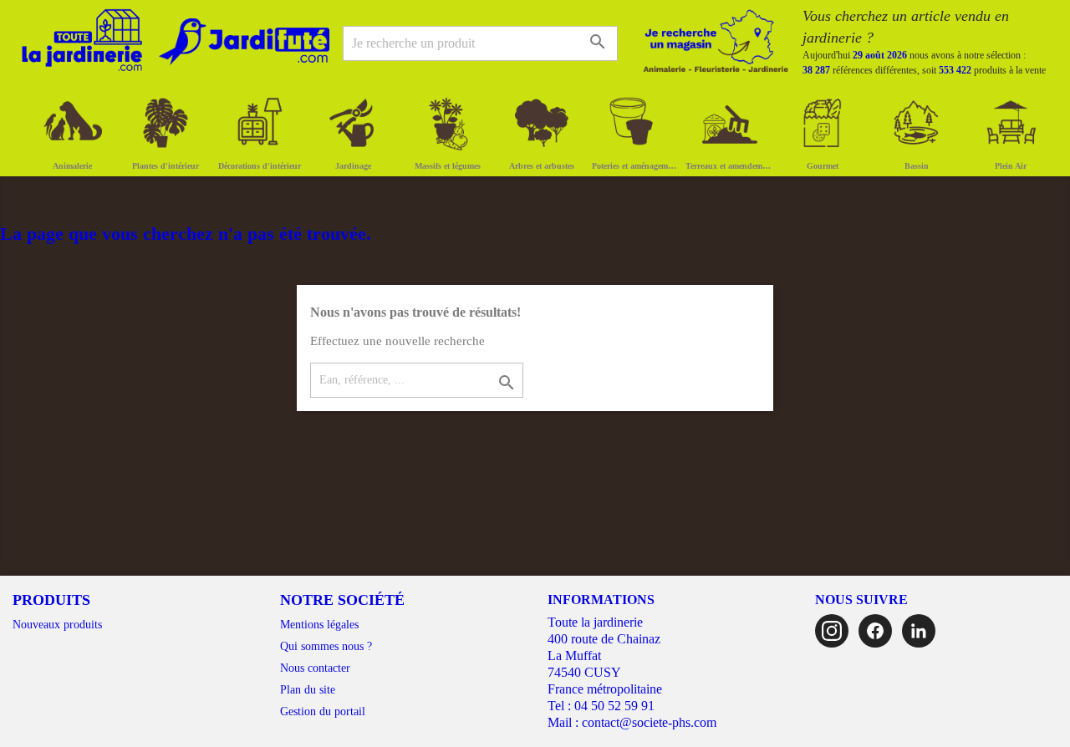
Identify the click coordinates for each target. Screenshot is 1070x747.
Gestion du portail (322, 711)
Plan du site (307, 689)
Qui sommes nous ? (326, 646)
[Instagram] (831, 631)
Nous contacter (315, 668)
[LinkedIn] (918, 631)
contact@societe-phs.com (649, 722)
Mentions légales (319, 624)
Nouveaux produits (57, 624)
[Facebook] (875, 631)
